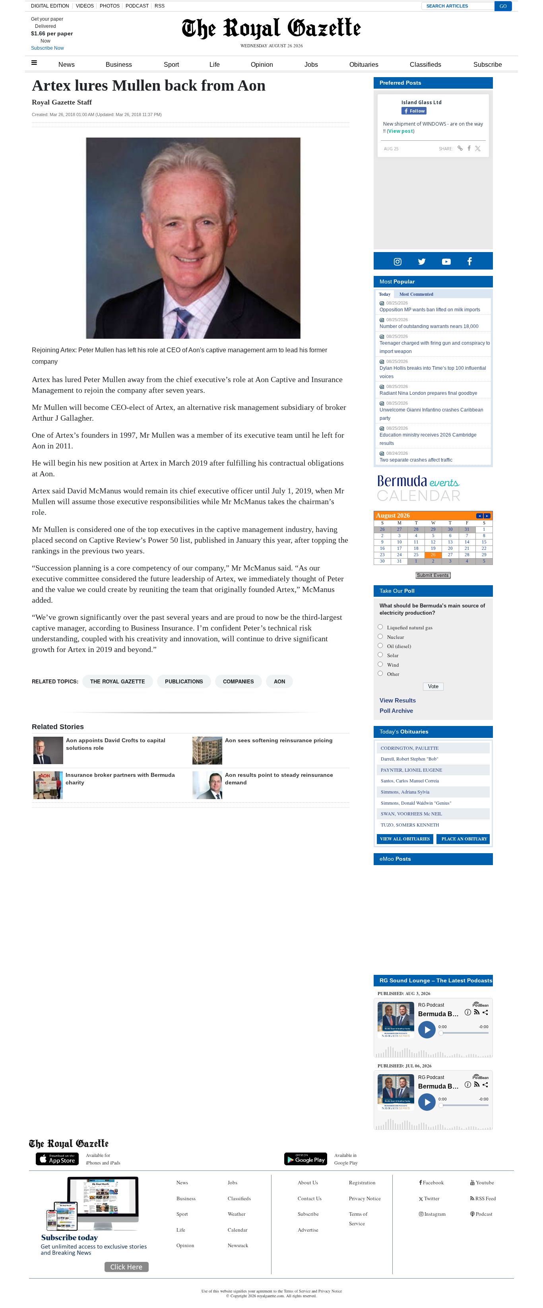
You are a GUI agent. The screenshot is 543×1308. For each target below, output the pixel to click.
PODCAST (137, 6)
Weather (236, 1213)
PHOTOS (110, 6)
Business (119, 64)
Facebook (433, 1182)
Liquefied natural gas (409, 627)
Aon (279, 681)
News (66, 64)
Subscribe (487, 64)
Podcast (484, 1213)
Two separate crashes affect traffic (416, 460)
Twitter (431, 1198)
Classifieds (425, 64)
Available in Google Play (346, 1159)
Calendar (237, 1229)
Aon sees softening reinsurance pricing (279, 740)
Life (214, 64)
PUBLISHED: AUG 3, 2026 (404, 993)
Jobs (311, 64)
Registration (362, 1182)
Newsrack (238, 1245)
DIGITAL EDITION (50, 6)
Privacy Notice (365, 1198)
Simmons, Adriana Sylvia (405, 791)
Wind (393, 664)
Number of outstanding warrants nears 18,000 (429, 326)
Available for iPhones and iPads (103, 1159)
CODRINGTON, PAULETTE (409, 748)
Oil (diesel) (399, 646)
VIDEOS (85, 6)
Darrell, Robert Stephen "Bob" (409, 758)
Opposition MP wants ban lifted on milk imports (430, 309)
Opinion (262, 64)
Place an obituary (464, 839)
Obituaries (363, 64)
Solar (392, 655)
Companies (238, 681)
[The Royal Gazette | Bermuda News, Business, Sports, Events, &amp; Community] (271, 29)
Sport (171, 64)
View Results (398, 700)
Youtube (484, 1182)
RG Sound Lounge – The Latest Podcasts (436, 980)
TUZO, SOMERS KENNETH (410, 824)
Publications (184, 681)
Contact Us (310, 1198)
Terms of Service (358, 1218)
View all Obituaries (405, 839)
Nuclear (395, 636)
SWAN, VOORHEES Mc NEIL (411, 813)
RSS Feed (485, 1198)
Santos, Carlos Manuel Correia (410, 780)
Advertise (308, 1229)
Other (393, 673)
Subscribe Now (47, 48)
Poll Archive (396, 710)
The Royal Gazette (117, 681)
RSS (160, 6)
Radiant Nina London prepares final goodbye (428, 393)
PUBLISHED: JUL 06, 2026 (405, 1066)
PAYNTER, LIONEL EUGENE (411, 770)
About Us (308, 1182)
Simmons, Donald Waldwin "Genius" (416, 803)
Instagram (434, 1213)
